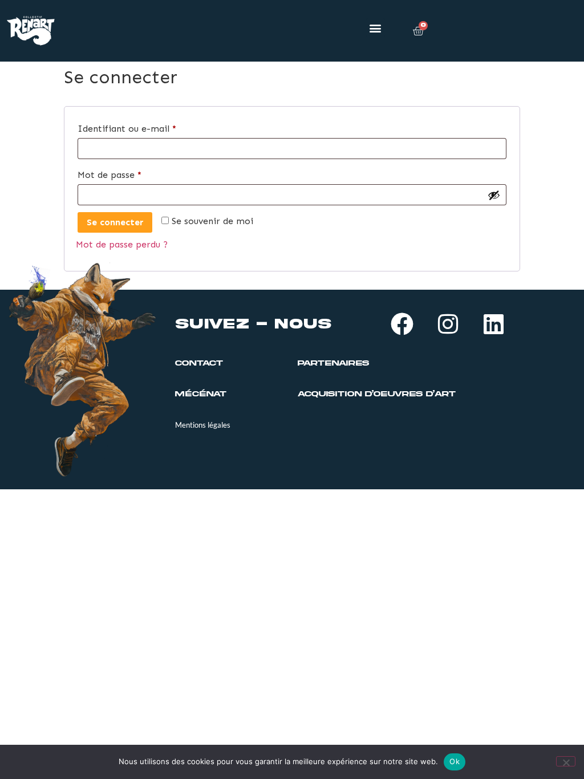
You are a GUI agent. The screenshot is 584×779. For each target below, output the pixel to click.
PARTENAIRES (333, 363)
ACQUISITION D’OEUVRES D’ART (377, 394)
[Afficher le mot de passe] (494, 195)
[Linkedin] (493, 324)
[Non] (565, 761)
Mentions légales (202, 424)
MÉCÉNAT (200, 394)
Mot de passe (134, 173)
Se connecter (115, 222)
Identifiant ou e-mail (152, 127)
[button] (375, 27)
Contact (199, 363)
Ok (454, 761)
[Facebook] (402, 324)
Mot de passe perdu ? (122, 244)
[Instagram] (448, 324)
